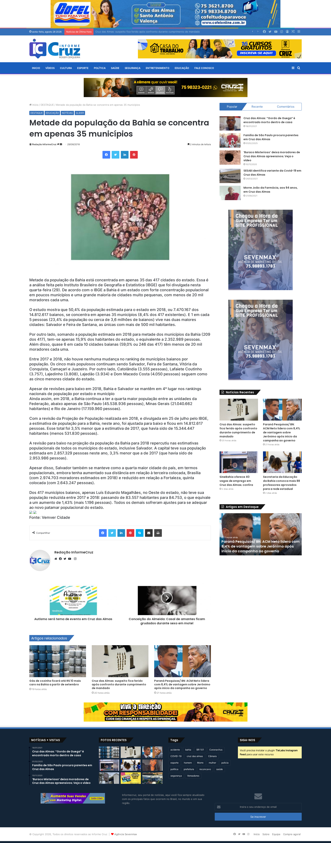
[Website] (56, 559)
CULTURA (66, 68)
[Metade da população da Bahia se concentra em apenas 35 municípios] (30, 512)
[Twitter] (115, 155)
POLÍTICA (100, 68)
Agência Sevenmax (125, 834)
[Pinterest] (134, 155)
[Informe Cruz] (54, 48)
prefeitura (189, 769)
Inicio (36, 68)
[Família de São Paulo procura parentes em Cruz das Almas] (230, 140)
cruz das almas (195, 756)
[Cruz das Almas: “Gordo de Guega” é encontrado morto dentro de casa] (230, 123)
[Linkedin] (125, 155)
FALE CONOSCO (204, 68)
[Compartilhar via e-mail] (149, 533)
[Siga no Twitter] (58, 144)
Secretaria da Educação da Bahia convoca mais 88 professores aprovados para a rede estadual (281, 483)
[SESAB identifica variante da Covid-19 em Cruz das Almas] (230, 176)
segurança (176, 775)
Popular (232, 106)
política (174, 769)
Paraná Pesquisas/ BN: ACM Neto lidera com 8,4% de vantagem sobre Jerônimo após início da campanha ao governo (182, 684)
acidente (175, 749)
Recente (257, 106)
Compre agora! (292, 834)
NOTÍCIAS (67, 112)
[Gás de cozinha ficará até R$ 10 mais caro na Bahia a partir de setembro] (57, 661)
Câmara (212, 756)
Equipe (276, 834)
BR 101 (200, 749)
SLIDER (80, 112)
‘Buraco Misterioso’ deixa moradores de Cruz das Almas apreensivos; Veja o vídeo (271, 156)
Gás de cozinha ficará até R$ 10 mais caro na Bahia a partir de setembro (55, 682)
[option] (261, 534)
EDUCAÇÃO (182, 68)
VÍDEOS (50, 68)
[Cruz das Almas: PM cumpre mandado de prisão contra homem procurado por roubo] (109, 778)
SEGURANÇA (132, 68)
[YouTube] (70, 559)
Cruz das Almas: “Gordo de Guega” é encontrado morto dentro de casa (269, 120)
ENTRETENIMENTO (157, 68)
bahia (188, 749)
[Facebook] (106, 155)
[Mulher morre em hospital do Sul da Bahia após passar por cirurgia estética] (152, 765)
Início (35, 104)
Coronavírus (215, 749)
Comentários (285, 106)
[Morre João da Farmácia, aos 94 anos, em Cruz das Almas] (230, 193)
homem (188, 762)
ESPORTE (82, 68)
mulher (212, 762)
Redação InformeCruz (44, 144)
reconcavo (205, 769)
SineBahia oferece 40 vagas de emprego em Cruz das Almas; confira (236, 481)
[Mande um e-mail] (61, 144)
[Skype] (139, 533)
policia (225, 762)
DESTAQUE (47, 104)
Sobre (266, 834)
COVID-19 (175, 756)
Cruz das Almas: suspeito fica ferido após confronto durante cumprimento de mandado (119, 684)
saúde (219, 769)
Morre (200, 762)
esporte (174, 762)
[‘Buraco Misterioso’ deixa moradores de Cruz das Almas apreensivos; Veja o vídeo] (230, 157)
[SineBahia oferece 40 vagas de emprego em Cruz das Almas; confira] (239, 462)
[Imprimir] (158, 533)
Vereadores (193, 775)
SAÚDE (115, 68)
